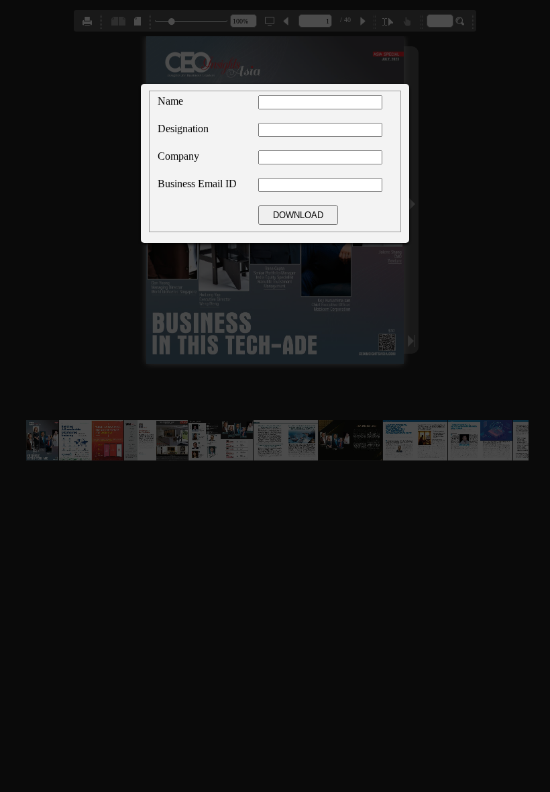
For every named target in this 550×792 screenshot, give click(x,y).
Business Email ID (197, 183)
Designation (183, 128)
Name (170, 101)
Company (178, 156)
